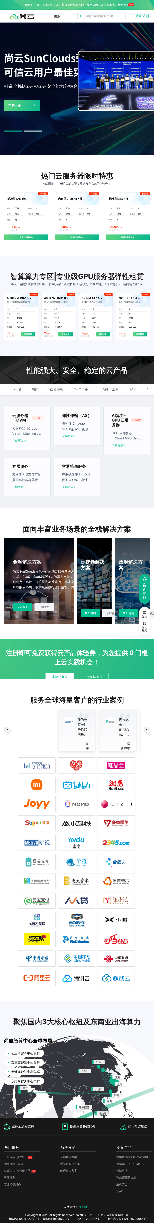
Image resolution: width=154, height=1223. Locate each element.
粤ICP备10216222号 (21, 1218)
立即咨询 (17, 613)
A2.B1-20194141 (88, 1218)
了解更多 (18, 440)
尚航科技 (84, 1207)
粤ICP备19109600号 (56, 1218)
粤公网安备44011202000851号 (127, 1218)
